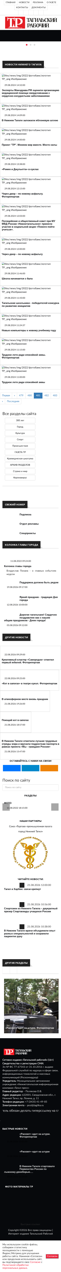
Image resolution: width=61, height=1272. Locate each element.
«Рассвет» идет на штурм (35, 1151)
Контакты (22, 7)
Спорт (20, 439)
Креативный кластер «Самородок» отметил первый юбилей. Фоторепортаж (28, 661)
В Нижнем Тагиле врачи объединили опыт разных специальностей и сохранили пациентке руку (29, 933)
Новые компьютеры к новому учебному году (29, 330)
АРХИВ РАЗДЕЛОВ (20, 465)
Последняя (13, 401)
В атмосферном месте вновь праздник (25, 699)
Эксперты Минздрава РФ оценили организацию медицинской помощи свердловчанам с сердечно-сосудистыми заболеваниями (30, 93)
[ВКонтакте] (30, 12)
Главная (10, 2)
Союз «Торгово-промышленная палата (30, 826)
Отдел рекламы (29, 523)
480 (29, 395)
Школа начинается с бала (17, 278)
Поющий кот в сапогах (15, 720)
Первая (6, 395)
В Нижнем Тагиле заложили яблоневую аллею (30, 120)
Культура (20, 433)
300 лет (20, 420)
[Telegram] (36, 12)
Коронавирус (20, 478)
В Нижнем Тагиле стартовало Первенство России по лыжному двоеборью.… (29, 1169)
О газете (51, 2)
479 (21, 395)
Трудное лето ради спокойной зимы (23, 382)
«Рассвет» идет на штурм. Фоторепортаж (29, 1027)
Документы (39, 7)
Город (20, 427)
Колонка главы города (17, 566)
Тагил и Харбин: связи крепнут (22, 889)
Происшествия (20, 446)
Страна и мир (20, 471)
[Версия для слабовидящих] (20, 12)
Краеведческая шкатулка (20, 459)
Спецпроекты (28, 533)
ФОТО (8, 803)
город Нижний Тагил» (30, 831)
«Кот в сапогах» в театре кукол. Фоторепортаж (29, 683)
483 (55, 395)
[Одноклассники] (41, 12)
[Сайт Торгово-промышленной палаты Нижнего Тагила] (30, 853)
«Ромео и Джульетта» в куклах (20, 169)
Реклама (38, 2)
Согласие (35, 1262)
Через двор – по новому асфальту (22, 254)
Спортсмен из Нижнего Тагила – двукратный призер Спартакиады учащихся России (30, 910)
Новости (24, 2)
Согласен (52, 1256)
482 (46, 395)
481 (38, 395)
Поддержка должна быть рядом (39, 582)
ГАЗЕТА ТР (20, 452)
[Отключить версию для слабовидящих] (25, 12)
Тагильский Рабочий (41, 1234)
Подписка (25, 514)
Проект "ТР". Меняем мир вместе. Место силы (29, 144)
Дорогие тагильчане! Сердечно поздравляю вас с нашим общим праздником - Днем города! (30, 617)
